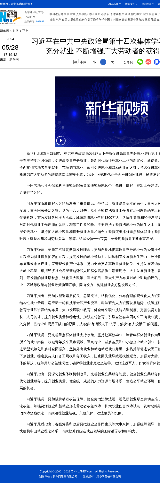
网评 (97, 14)
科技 (145, 14)
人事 (79, 14)
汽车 (58, 19)
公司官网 (29, 16)
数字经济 (93, 19)
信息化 (83, 19)
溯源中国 (133, 19)
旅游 (147, 19)
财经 (91, 14)
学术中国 (104, 19)
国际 (85, 14)
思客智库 (118, 14)
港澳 (103, 14)
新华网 (4, 30)
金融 (52, 19)
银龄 (124, 19)
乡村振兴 (115, 19)
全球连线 (130, 14)
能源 (153, 19)
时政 (73, 14)
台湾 (109, 14)
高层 (66, 14)
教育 (139, 14)
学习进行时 (56, 14)
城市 (141, 19)
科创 (151, 14)
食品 (64, 19)
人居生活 (73, 19)
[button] (61, 143)
